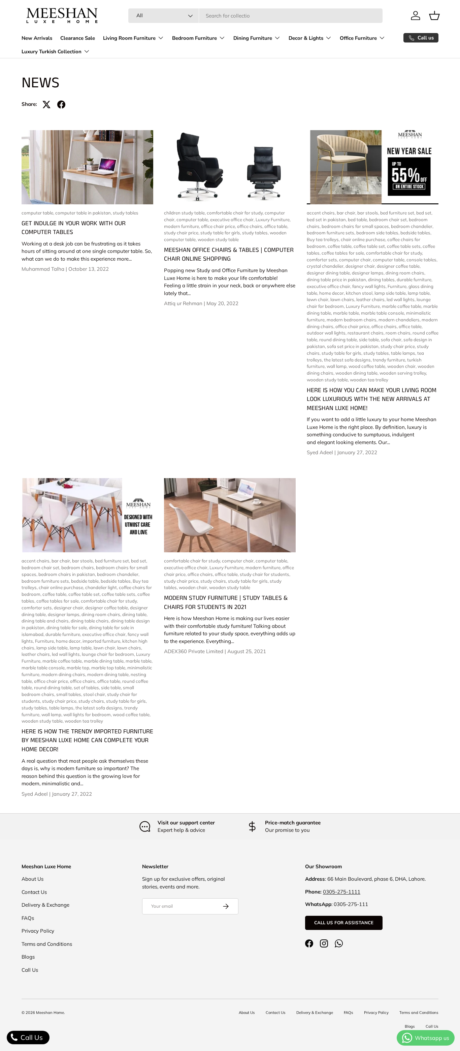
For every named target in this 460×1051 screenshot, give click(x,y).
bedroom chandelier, (412, 226)
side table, (370, 339)
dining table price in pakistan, (337, 279)
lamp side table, (391, 293)
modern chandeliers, (400, 319)
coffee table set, (370, 246)
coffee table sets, (405, 246)
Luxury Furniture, (273, 219)
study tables (125, 212)
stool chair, (95, 694)
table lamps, (404, 353)
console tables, (421, 259)
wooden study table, (328, 379)
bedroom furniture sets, (331, 232)
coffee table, (341, 246)
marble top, (79, 667)
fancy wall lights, (370, 286)
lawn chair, (318, 299)
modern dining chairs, (64, 674)
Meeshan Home (50, 1012)
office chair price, (219, 226)
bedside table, (86, 581)
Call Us (30, 970)
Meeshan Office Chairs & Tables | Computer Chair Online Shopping (229, 254)
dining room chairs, (405, 272)
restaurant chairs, (367, 332)
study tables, (256, 232)
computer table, (38, 212)
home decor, (332, 293)
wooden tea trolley (369, 379)
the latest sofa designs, (348, 359)
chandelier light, (102, 587)
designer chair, (361, 266)
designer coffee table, (399, 266)
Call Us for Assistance (343, 922)
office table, (276, 226)
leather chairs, (371, 299)
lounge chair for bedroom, (109, 654)
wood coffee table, (368, 366)
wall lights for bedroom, (88, 714)
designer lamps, (369, 272)
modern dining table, (109, 674)
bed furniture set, (398, 212)
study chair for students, (265, 574)
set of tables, (87, 687)
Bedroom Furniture (194, 38)
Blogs (28, 957)
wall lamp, (338, 366)
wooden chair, (402, 366)
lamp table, (419, 293)
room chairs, (399, 332)
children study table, (185, 212)
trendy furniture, (390, 359)
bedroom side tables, (378, 232)
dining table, (134, 614)
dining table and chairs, (46, 620)
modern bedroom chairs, (353, 319)
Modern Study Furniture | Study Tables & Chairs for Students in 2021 (226, 602)
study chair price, (182, 232)
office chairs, (250, 226)
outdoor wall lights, (327, 332)
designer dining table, (329, 272)
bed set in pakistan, (327, 219)
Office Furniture (358, 38)
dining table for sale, (67, 627)
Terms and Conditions (47, 944)
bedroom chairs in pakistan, (67, 574)
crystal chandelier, (326, 266)
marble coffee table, (402, 306)
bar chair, (347, 212)
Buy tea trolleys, (324, 239)
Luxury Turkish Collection (51, 51)
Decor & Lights (306, 38)
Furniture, (398, 286)
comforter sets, (323, 259)
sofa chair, (392, 339)
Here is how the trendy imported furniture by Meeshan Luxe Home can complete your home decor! (87, 740)
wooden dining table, (357, 373)
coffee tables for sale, (344, 253)
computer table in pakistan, (84, 212)
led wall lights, (402, 299)
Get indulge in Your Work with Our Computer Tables (74, 228)
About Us (32, 879)
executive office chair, (233, 219)
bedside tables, (415, 232)
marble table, (347, 313)
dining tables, (382, 279)
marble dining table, (105, 661)
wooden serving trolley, (403, 373)
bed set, (424, 212)
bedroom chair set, (389, 219)
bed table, (358, 219)
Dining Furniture (252, 38)
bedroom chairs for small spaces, (356, 226)
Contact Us (34, 892)
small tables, (69, 694)
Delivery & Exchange (45, 905)
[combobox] (255, 15)
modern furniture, (182, 226)
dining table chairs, (91, 620)
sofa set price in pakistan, (354, 346)
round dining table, (339, 339)
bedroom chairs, (78, 567)
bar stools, (368, 212)
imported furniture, (102, 641)
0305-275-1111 (341, 891)
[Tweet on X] (46, 104)
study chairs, (92, 701)
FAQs (28, 918)
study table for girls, (221, 232)
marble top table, (109, 667)
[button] (434, 15)
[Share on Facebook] (61, 104)
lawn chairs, (343, 299)
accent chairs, (322, 212)
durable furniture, (414, 279)
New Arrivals (37, 38)
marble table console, (383, 313)
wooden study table (218, 239)
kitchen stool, (360, 293)
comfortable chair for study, (236, 212)
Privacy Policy (38, 931)
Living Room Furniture (129, 38)
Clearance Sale (77, 38)
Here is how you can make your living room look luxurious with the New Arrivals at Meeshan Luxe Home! (371, 399)
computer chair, (356, 259)
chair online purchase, (364, 239)
